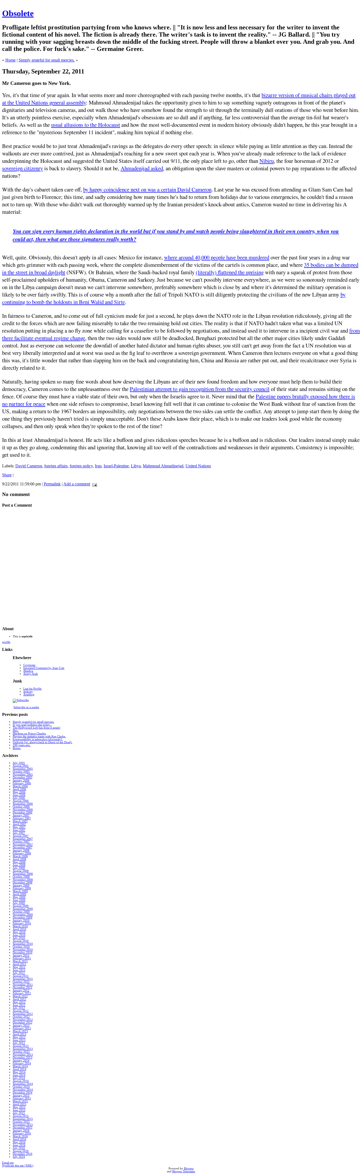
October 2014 (21, 1086)
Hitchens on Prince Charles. (29, 733)
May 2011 (19, 967)
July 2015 (19, 1113)
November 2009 (23, 914)
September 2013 (23, 1048)
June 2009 (19, 900)
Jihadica (28, 670)
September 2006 (23, 803)
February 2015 (22, 1098)
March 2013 (20, 1031)
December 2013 (22, 1057)
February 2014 (22, 1063)
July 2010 (19, 938)
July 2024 (19, 1156)
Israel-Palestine (116, 466)
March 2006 (20, 786)
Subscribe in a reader (26, 707)
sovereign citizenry (22, 168)
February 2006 (22, 783)
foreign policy (81, 466)
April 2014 (19, 1069)
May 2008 (19, 862)
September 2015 (23, 1118)
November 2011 (23, 984)
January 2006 (21, 780)
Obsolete (18, 13)
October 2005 (21, 771)
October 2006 (21, 806)
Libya (136, 466)
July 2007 (19, 833)
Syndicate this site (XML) (17, 1165)
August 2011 (21, 975)
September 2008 (23, 873)
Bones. (17, 748)
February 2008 (22, 853)
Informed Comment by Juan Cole (43, 668)
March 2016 (20, 1136)
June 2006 (19, 795)
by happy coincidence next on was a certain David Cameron (147, 189)
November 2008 (23, 879)
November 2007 (23, 844)
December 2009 (22, 917)
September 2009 (23, 908)
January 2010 (21, 920)
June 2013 (19, 1040)
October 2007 (21, 841)
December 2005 (22, 777)
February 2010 (22, 923)
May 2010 (19, 932)
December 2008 (22, 882)
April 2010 (19, 929)
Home (10, 60)
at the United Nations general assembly (44, 102)
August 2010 (21, 940)
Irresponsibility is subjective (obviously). (38, 739)
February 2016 (22, 1133)
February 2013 (22, 1028)
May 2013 (19, 1037)
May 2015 (19, 1107)
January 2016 (21, 1130)
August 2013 (21, 1046)
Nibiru (266, 160)
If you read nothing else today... (32, 724)
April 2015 (19, 1104)
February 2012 (22, 993)
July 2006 (19, 798)
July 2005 (19, 762)
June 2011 (19, 970)
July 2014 (19, 1078)
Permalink (52, 484)
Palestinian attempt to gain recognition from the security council (200, 389)
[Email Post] (93, 484)
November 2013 (23, 1054)
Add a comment (76, 484)
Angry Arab (30, 673)
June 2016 (19, 1145)
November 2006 (23, 809)
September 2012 (23, 1013)
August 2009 (21, 905)
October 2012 (21, 1016)
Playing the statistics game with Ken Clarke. (39, 736)
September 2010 (23, 943)
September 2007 (23, 838)
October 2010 (21, 946)
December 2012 (22, 1022)
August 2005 (21, 765)
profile (6, 642)
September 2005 (23, 768)
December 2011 (22, 987)
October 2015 (21, 1121)
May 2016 (19, 1142)
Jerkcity (28, 691)
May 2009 (19, 897)
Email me (8, 1162)
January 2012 (21, 990)
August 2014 (21, 1081)
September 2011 (23, 978)
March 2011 (20, 961)
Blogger (189, 1168)
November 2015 (23, 1124)
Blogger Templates (183, 1171)
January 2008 (21, 850)
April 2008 (19, 859)
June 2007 (19, 830)
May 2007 (19, 827)
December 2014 (22, 1092)
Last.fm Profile (32, 688)
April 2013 (19, 1034)
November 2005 (23, 774)
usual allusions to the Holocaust (85, 124)
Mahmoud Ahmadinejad (163, 466)
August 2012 (21, 1010)
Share (7, 475)
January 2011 (21, 955)
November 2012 (23, 1019)
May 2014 (19, 1072)
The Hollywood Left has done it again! (36, 727)
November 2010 (23, 949)
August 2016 (21, 1151)
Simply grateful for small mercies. (47, 60)
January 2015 (21, 1095)
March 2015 (20, 1101)
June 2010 (19, 935)
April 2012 (19, 999)
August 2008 (21, 870)
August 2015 (21, 1116)
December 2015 (22, 1127)
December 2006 (22, 812)
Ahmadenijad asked (142, 168)
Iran (98, 466)
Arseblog (28, 694)
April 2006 (19, 789)
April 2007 (19, 824)
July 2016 (19, 1148)
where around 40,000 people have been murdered (216, 257)
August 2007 (21, 835)
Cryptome (29, 665)
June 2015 (19, 1110)
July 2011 (19, 973)
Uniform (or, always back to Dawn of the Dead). (42, 742)
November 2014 (23, 1089)
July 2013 (19, 1043)
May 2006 (19, 792)
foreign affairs (56, 466)
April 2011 (19, 964)
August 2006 (21, 800)
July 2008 (19, 868)
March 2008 (20, 856)
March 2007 (20, 821)
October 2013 (21, 1051)
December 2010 (22, 952)
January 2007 (21, 815)
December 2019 (22, 1153)
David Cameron (28, 466)
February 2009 (22, 888)
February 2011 (22, 958)
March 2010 (20, 926)
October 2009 (21, 911)
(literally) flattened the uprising (230, 272)
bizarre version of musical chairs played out (309, 95)
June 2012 (19, 1005)
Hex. (16, 730)
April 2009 (19, 894)
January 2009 (21, 885)
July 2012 (19, 1008)
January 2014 (21, 1060)
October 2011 (21, 981)
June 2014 (19, 1075)
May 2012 (19, 1002)
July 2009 (19, 903)
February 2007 (22, 818)
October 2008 (21, 876)
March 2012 (20, 996)
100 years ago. (22, 745)
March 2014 (20, 1066)
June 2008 (19, 865)
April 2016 (19, 1139)
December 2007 (22, 847)
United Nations (198, 466)
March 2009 (20, 891)
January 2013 (21, 1025)
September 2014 (23, 1083)
